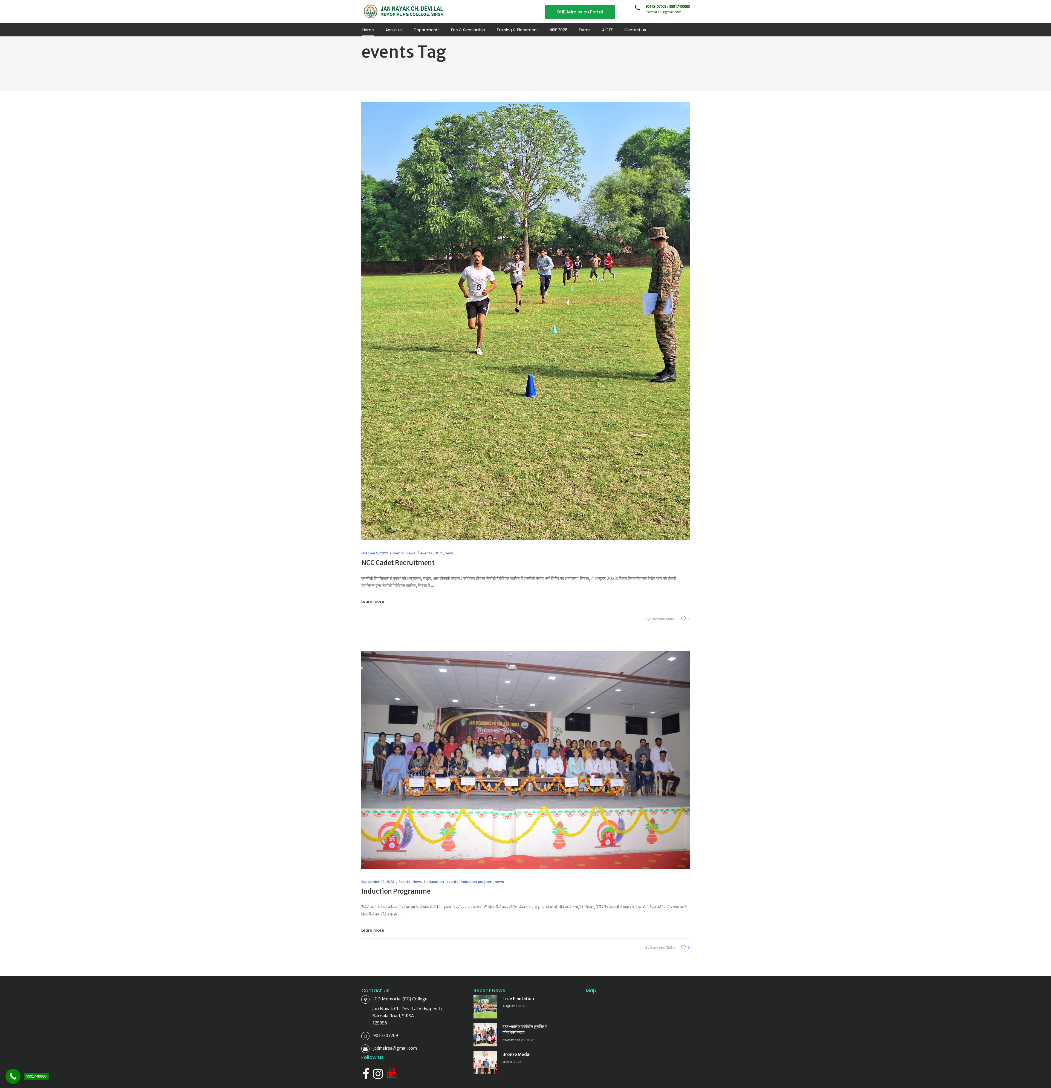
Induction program (476, 881)
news (449, 553)
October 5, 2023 (374, 553)
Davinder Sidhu (662, 619)
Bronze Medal (516, 1054)
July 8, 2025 (512, 1062)
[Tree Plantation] (485, 1006)
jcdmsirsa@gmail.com (395, 1048)
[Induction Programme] (525, 760)
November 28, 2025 (519, 1040)
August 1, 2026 (515, 1006)
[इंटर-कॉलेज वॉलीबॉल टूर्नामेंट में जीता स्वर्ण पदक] (485, 1034)
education (435, 881)
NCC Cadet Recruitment (398, 563)
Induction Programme (396, 891)
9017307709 (385, 1035)
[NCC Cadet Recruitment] (525, 321)
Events (398, 553)
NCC (438, 553)
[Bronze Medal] (485, 1062)
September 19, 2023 (377, 881)
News (410, 553)
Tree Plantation (518, 998)
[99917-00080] (13, 1076)
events (426, 553)
